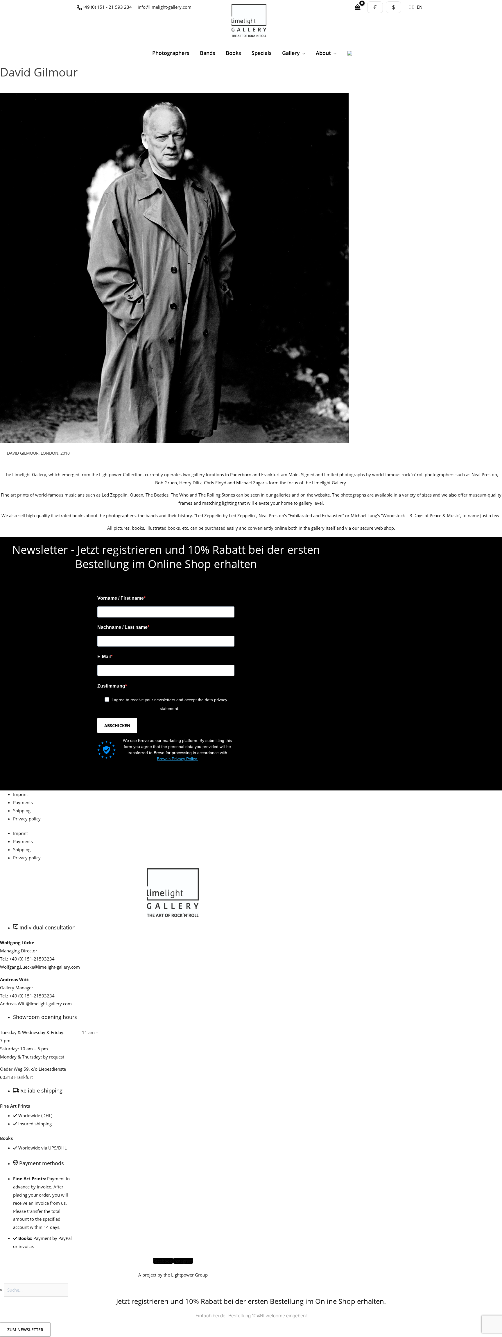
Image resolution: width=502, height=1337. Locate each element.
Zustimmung (111, 685)
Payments (23, 802)
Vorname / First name (120, 598)
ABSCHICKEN (117, 725)
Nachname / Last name (122, 627)
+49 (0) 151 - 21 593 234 (107, 7)
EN (419, 7)
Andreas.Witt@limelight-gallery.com (36, 1003)
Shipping (22, 810)
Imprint (20, 794)
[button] (302, 53)
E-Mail (104, 656)
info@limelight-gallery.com (164, 7)
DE (411, 7)
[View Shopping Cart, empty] (357, 7)
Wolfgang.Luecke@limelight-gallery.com (40, 967)
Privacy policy (27, 819)
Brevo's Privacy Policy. (177, 758)
